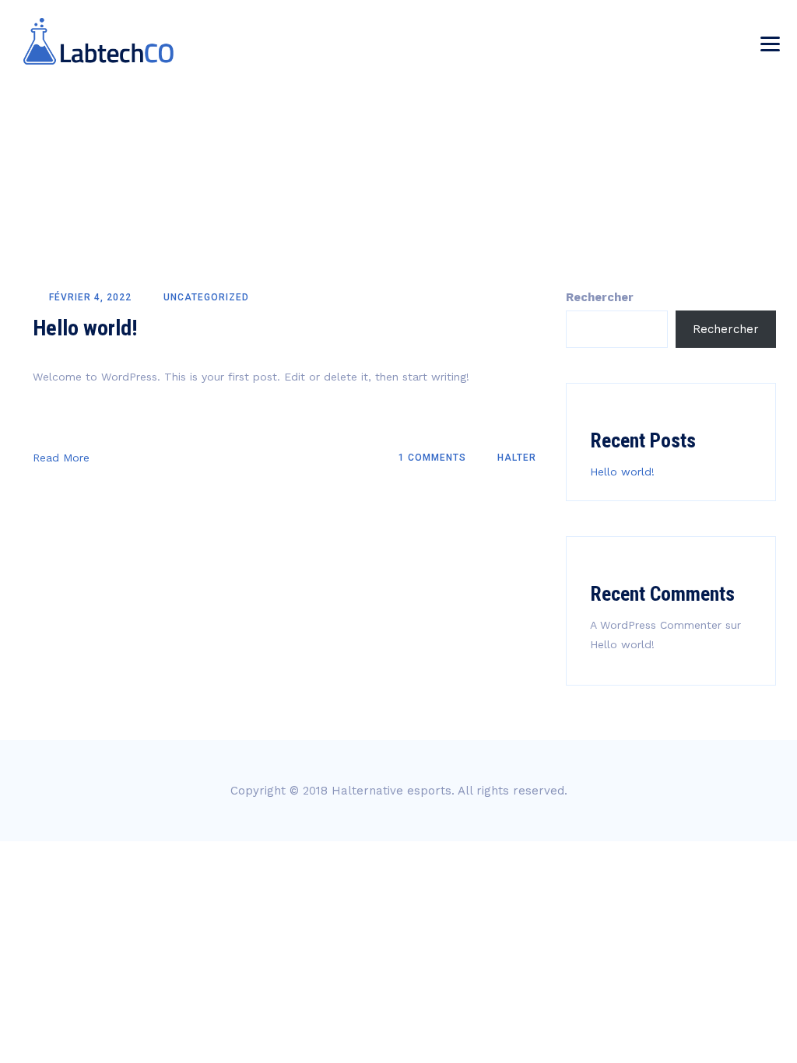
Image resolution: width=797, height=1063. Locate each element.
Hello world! (85, 328)
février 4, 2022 (90, 297)
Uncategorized (206, 297)
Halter (515, 457)
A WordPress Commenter (656, 625)
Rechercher (600, 297)
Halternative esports (391, 791)
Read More (61, 457)
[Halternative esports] (98, 41)
